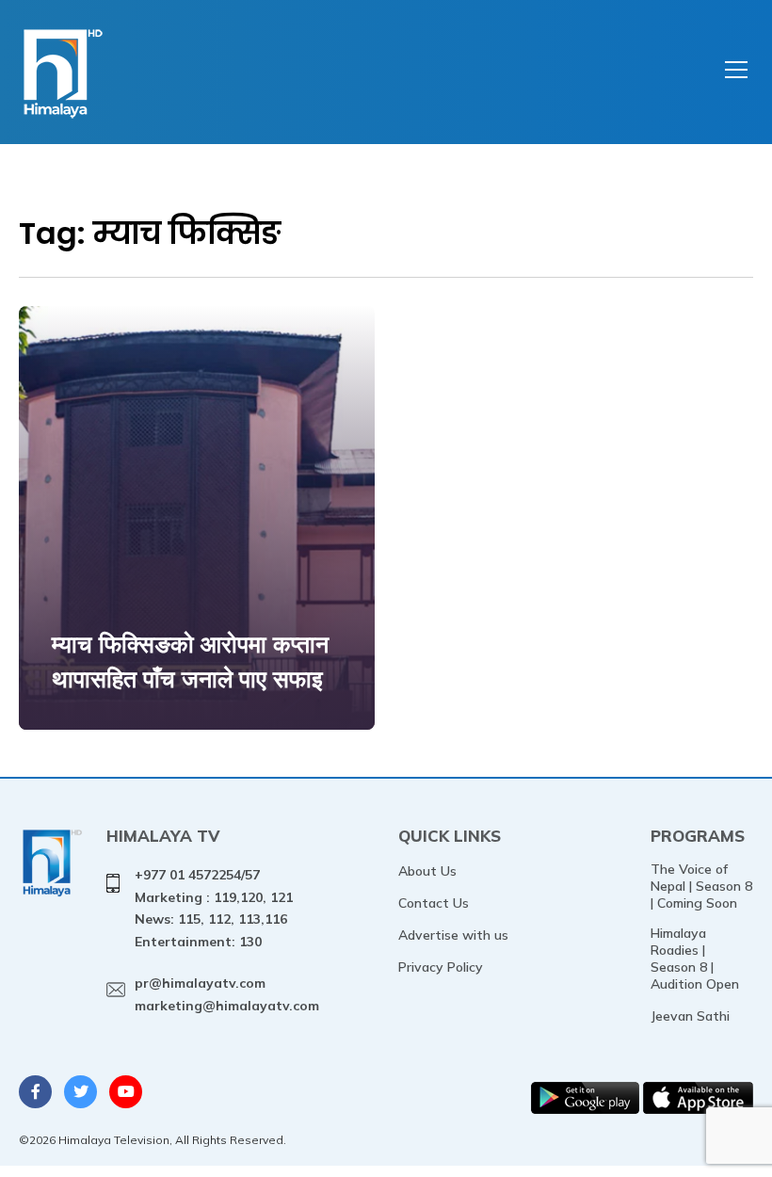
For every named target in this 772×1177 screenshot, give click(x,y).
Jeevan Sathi (690, 1016)
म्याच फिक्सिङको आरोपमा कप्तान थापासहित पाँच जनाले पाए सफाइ (190, 661)
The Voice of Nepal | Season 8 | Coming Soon (701, 886)
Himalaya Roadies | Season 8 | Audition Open (695, 958)
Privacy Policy (440, 967)
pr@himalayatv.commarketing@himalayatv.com (227, 994)
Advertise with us (453, 935)
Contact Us (433, 903)
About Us (427, 871)
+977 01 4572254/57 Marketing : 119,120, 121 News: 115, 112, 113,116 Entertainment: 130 (214, 908)
